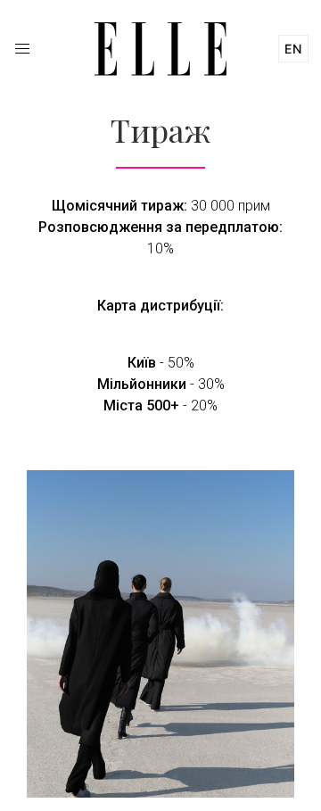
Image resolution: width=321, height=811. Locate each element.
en (293, 48)
